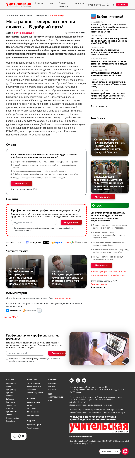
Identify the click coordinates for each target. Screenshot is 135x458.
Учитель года (11, 405)
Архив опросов (98, 287)
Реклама (51, 386)
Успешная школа (33, 383)
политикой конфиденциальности (37, 228)
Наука (8, 386)
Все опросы (12, 199)
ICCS (50, 394)
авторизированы (63, 298)
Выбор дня (10, 399)
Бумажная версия (34, 425)
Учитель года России (35, 393)
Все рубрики (10, 421)
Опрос (97, 205)
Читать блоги (102, 196)
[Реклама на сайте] (125, 451)
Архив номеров (63, 5)
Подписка (79, 3)
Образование (11, 383)
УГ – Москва (32, 409)
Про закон (10, 393)
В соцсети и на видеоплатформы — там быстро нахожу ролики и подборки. (45, 162)
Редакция (52, 383)
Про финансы (11, 412)
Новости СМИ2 (10, 317)
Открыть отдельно (100, 284)
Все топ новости (99, 106)
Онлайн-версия (33, 428)
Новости (38, 3)
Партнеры (52, 389)
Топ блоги (98, 118)
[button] (14, 310)
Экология (9, 396)
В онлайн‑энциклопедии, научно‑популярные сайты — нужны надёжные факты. (44, 166)
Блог (51, 3)
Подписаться (71, 222)
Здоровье (9, 415)
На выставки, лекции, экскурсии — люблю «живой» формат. (39, 171)
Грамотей (9, 408)
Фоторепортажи (55, 397)
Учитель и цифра (12, 418)
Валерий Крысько (24, 32)
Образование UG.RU (17, 268)
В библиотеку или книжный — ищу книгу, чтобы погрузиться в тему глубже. (46, 174)
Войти (122, 5)
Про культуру (11, 389)
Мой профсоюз (33, 412)
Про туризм (10, 402)
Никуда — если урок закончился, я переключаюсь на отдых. (39, 178)
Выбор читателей (110, 16)
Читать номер (57, 15)
